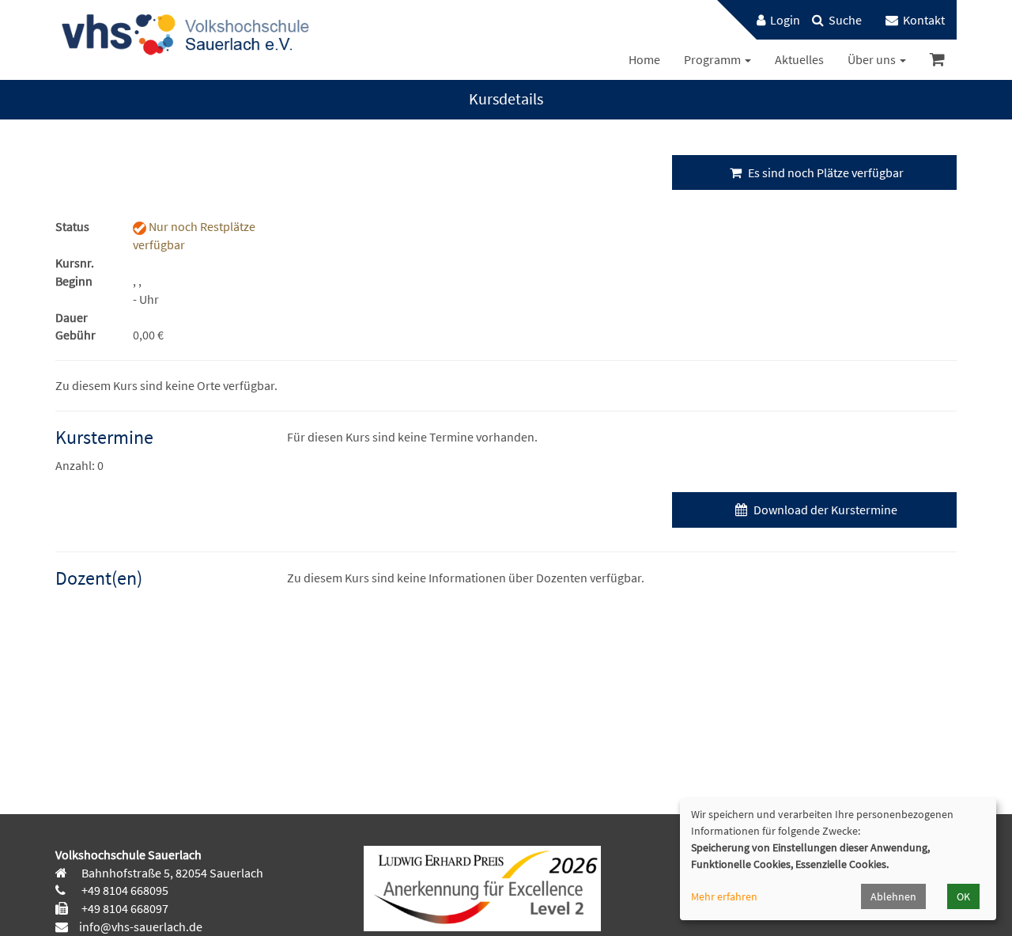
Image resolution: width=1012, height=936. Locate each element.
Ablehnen (893, 896)
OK (963, 896)
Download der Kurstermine (824, 509)
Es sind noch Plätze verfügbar (825, 172)
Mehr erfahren (724, 896)
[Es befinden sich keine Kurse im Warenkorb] (937, 60)
